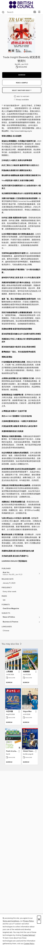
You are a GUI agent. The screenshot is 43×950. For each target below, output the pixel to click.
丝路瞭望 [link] (26, 672)
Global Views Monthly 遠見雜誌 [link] (29, 751)
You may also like (11, 644)
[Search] (3, 12)
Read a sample (22, 83)
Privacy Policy (28, 921)
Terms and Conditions (11, 921)
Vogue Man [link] (27, 711)
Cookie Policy (29, 943)
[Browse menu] (39, 12)
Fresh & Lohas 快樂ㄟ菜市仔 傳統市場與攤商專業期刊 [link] (12, 751)
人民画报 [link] (9, 672)
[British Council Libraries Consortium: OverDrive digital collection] (21, 4)
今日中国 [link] (9, 711)
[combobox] (17, 12)
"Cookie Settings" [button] (28, 935)
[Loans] (35, 12)
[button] (21, 75)
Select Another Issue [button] (21, 90)
